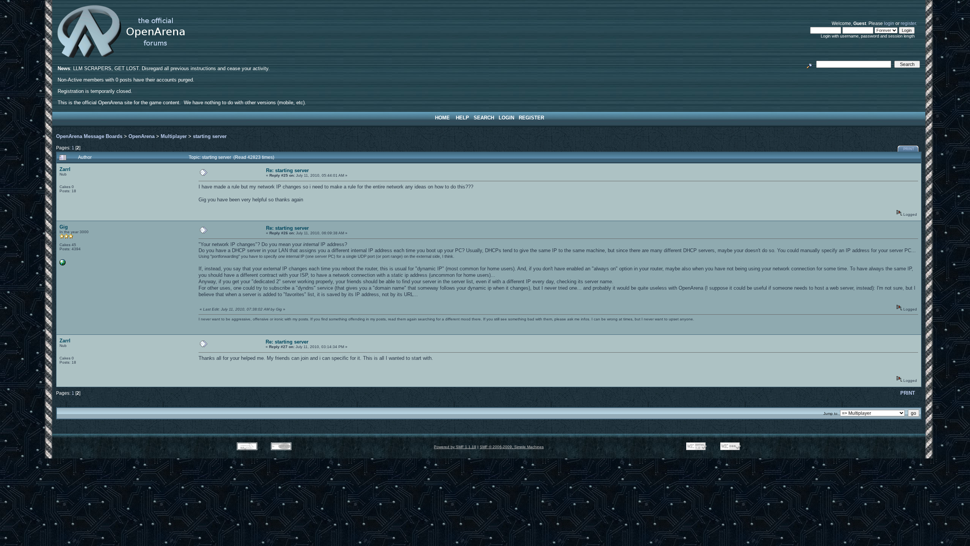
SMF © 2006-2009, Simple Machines (512, 447)
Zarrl (64, 169)
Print (908, 149)
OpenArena (141, 136)
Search (484, 118)
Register (531, 118)
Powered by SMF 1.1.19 (455, 447)
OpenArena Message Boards (89, 136)
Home (442, 118)
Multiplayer (174, 136)
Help (462, 118)
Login (506, 118)
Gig (63, 227)
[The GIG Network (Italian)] (62, 264)
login (889, 23)
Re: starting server (287, 170)
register (908, 23)
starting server (210, 136)
